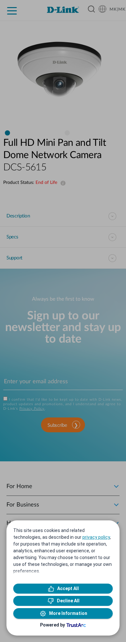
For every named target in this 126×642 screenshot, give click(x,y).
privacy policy (96, 537)
